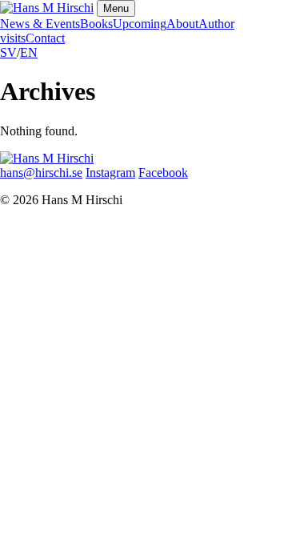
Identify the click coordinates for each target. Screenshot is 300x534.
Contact (45, 38)
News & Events (40, 23)
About (182, 23)
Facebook (163, 172)
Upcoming (139, 23)
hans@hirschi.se (41, 172)
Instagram (110, 172)
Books (96, 23)
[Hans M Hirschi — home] (47, 7)
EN (29, 52)
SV (8, 52)
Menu (116, 8)
